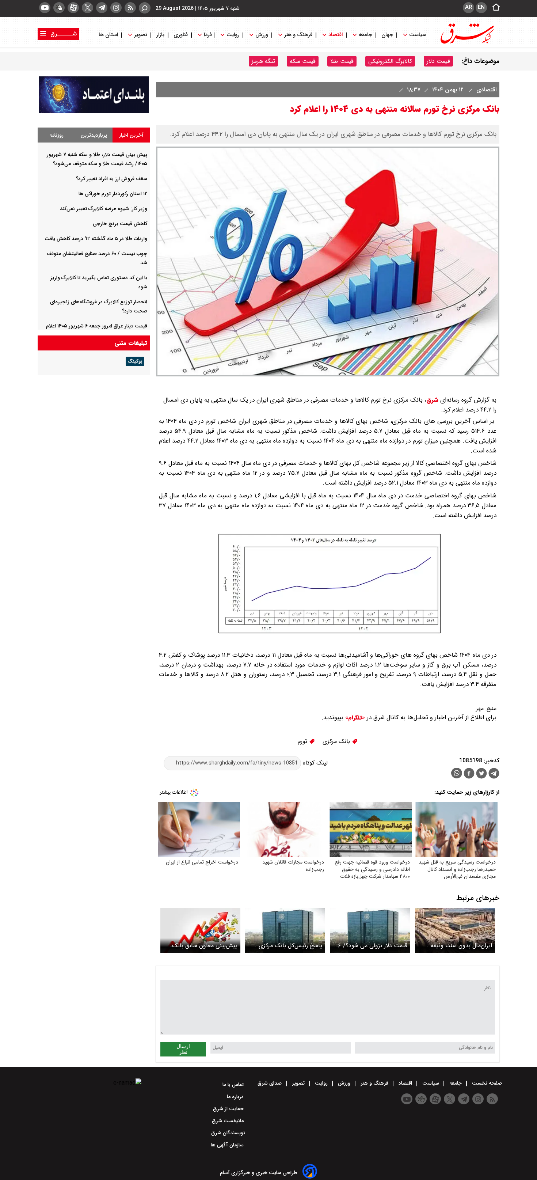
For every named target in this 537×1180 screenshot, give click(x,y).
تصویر (141, 35)
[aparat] (73, 7)
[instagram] (116, 7)
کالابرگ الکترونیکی (390, 61)
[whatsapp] (456, 773)
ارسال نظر (183, 1049)
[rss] (130, 7)
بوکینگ (135, 361)
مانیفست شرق (228, 1121)
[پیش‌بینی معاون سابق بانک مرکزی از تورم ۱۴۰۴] (200, 930)
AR (468, 7)
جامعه (365, 35)
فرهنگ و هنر (298, 35)
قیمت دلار (438, 61)
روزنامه (56, 135)
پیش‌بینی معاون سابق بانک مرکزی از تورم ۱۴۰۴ (204, 945)
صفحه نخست (486, 1083)
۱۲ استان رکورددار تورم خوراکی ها (113, 194)
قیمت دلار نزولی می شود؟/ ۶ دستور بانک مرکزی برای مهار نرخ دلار (372, 945)
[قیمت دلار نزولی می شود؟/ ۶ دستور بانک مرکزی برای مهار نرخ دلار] (370, 930)
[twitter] (87, 7)
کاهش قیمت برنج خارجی (120, 224)
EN (481, 7)
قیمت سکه (303, 61)
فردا (207, 35)
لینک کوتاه (314, 762)
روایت (233, 35)
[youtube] (44, 7)
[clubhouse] (59, 7)
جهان (387, 35)
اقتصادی (485, 89)
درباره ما (236, 1097)
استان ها (109, 35)
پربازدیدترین (94, 135)
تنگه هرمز (263, 61)
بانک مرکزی (337, 741)
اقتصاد (335, 35)
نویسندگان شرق (228, 1133)
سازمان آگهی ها (228, 1145)
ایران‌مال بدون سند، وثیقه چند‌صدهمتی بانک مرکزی (461, 945)
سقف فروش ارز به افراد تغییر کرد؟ (111, 179)
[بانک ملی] (94, 111)
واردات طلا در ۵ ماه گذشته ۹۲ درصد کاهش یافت (96, 239)
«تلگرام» (354, 717)
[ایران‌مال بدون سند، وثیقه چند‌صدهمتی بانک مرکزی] (455, 930)
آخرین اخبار (131, 135)
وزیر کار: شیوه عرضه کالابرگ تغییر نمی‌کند (103, 209)
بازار (160, 35)
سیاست (418, 35)
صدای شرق (270, 1083)
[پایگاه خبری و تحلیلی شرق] (466, 43)
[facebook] (469, 774)
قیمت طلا (342, 61)
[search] (145, 8)
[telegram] (101, 7)
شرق (432, 400)
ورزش (262, 35)
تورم (303, 741)
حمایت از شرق (229, 1109)
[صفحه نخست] (493, 7)
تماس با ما (233, 1085)
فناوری (180, 35)
